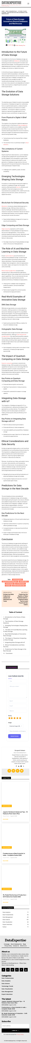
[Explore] (28, 3)
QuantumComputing (19, 585)
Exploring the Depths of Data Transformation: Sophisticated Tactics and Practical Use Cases (22, 599)
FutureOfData (20, 583)
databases (16, 61)
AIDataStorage (17, 579)
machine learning (9, 255)
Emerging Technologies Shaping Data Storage (15, 626)
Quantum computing (7, 363)
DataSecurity (24, 581)
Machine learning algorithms (9, 270)
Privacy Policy (20, 1034)
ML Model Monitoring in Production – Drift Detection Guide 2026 (15, 896)
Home (3, 11)
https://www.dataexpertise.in (20, 752)
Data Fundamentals (11, 11)
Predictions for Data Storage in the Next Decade (14, 650)
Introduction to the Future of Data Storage (14, 618)
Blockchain (4, 206)
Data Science (6, 806)
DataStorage (9, 583)
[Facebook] (16, 765)
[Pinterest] (21, 970)
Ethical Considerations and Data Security (13, 645)
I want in (14, 1030)
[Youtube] (22, 771)
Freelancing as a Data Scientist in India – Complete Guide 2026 (14, 854)
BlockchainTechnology (10, 581)
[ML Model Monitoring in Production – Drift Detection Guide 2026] (15, 878)
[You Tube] (26, 970)
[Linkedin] (18, 765)
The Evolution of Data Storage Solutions (13, 622)
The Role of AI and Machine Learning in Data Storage (15, 630)
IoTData (8, 585)
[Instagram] (13, 771)
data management (22, 125)
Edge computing (6, 229)
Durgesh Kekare (20, 750)
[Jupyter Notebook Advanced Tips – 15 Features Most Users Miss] (15, 795)
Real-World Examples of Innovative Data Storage (14, 634)
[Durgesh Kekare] (6, 758)
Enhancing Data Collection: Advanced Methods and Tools (8, 597)
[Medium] (21, 765)
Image (10, 722)
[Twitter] (23, 765)
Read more (5, 819)
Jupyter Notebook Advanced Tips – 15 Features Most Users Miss (15, 813)
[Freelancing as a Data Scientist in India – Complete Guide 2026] (15, 837)
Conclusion (9, 653)
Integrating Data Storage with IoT (15, 642)
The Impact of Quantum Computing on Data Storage (14, 639)
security (18, 187)
